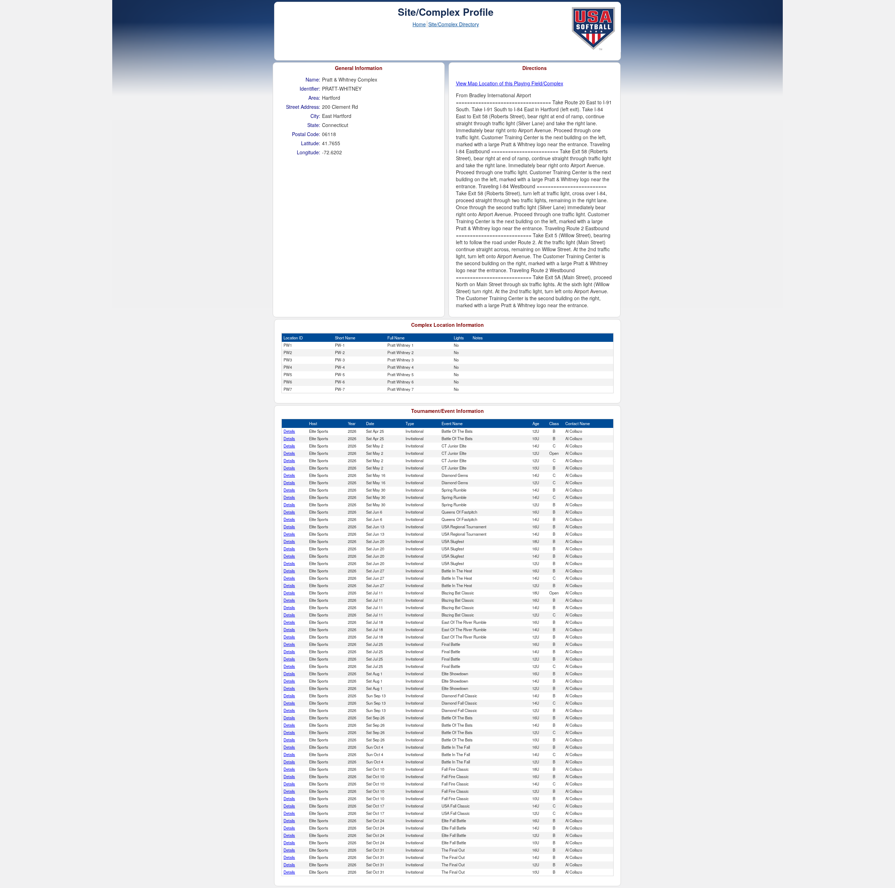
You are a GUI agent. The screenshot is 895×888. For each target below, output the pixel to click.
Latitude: (310, 143)
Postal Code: (306, 134)
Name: (313, 79)
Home (419, 24)
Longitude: (308, 152)
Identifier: (310, 88)
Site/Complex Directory (453, 24)
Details (289, 431)
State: (313, 124)
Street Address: (303, 106)
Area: (314, 97)
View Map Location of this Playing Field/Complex (509, 83)
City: (315, 115)
